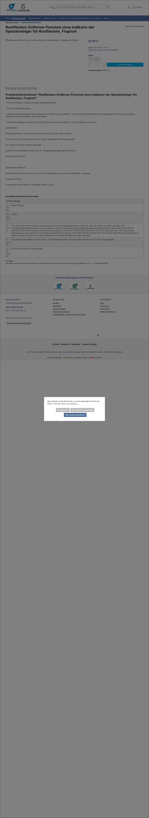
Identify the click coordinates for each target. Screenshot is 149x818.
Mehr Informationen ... (70, 404)
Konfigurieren (62, 410)
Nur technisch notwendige (82, 410)
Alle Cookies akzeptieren (75, 415)
